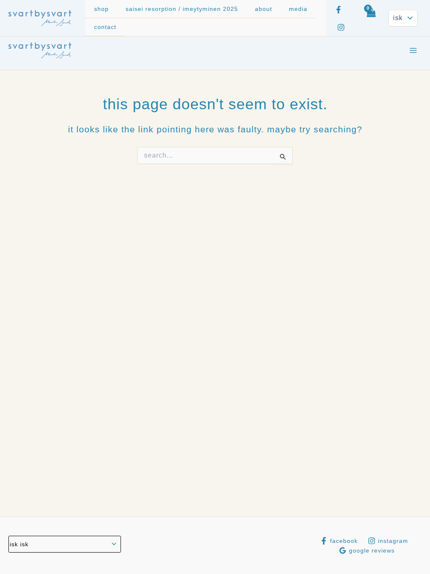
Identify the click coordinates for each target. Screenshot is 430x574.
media (298, 8)
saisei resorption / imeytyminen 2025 (182, 8)
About (263, 8)
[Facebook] (338, 9)
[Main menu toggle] (413, 50)
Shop (101, 8)
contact (105, 27)
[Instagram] (341, 27)
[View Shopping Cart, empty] (371, 18)
